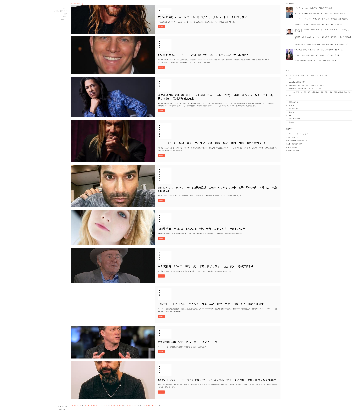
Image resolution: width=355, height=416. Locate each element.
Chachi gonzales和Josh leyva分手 (297, 134)
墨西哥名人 (64, 19)
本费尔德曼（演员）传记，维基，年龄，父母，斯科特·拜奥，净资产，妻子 (319, 50)
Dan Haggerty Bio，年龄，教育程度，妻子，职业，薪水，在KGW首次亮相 (319, 13)
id (94, 405)
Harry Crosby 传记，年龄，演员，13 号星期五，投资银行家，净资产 (308, 75)
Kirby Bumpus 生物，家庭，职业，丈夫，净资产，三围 (313, 8)
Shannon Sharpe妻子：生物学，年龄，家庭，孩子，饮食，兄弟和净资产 (319, 24)
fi (146, 405)
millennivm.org (77, 4)
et (161, 405)
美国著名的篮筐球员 (294, 119)
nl (117, 405)
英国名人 (291, 112)
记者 (289, 99)
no (120, 405)
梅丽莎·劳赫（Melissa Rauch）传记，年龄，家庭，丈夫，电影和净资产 (201, 228)
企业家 (159, 333)
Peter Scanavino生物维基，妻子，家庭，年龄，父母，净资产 (315, 61)
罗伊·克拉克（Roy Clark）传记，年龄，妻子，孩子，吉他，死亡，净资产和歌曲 (206, 266)
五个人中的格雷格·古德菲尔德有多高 (296, 140)
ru (130, 405)
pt (125, 405)
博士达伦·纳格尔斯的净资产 (294, 144)
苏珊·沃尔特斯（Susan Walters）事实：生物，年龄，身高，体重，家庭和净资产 (321, 44)
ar (72, 405)
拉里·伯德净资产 (293, 109)
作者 (289, 115)
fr (148, 405)
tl (139, 405)
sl (137, 405)
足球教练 (291, 105)
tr (144, 405)
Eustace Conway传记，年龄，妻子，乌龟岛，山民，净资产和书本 (316, 55)
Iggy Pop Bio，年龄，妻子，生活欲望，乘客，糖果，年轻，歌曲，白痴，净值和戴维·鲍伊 (211, 143)
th (141, 405)
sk (135, 405)
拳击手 (65, 8)
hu (81, 405)
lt (111, 405)
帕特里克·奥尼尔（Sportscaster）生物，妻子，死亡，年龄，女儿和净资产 (203, 54)
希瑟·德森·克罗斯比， (292, 147)
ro (127, 405)
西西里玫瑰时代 (293, 102)
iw (91, 405)
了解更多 (161, 26)
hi (150, 405)
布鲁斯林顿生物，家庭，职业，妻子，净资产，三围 (187, 342)
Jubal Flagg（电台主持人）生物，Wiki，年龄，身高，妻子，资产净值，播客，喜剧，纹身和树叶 (217, 379)
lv (109, 405)
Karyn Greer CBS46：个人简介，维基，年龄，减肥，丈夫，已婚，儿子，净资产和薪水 (211, 304)
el (86, 405)
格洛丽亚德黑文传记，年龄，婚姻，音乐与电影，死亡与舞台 (306, 85)
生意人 (290, 95)
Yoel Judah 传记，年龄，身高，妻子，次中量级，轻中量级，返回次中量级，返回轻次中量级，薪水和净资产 (320, 92)
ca (101, 405)
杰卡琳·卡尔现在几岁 (292, 137)
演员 (65, 14)
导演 (289, 79)
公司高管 (291, 122)
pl (122, 405)
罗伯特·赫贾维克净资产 (60, 11)
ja (163, 405)
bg (78, 405)
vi (83, 405)
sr (132, 405)
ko (107, 405)
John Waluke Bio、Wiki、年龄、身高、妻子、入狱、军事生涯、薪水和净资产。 (321, 19)
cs (155, 405)
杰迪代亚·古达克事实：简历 (296, 82)
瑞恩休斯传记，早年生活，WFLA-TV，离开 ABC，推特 (304, 88)
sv (158, 405)
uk (75, 405)
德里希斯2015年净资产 (292, 151)
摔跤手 (65, 16)
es (96, 405)
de (114, 405)
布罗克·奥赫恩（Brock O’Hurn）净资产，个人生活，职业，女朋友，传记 (202, 17)
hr (153, 405)
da (88, 405)
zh (104, 405)
